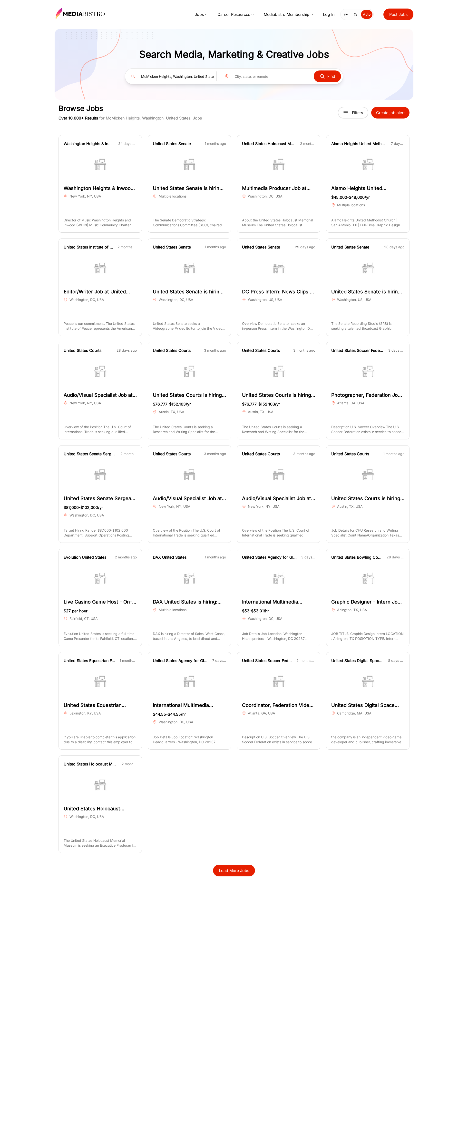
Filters (357, 112)
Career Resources (233, 14)
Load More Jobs (234, 870)
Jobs (199, 14)
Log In (328, 14)
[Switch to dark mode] (355, 14)
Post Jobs (398, 14)
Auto (366, 14)
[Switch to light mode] (345, 14)
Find (331, 76)
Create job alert (390, 112)
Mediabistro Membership (286, 14)
